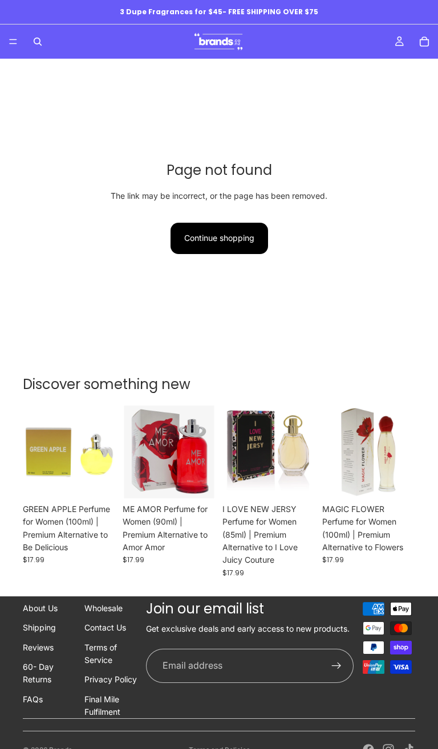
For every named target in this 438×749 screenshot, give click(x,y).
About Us (40, 608)
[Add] (98, 480)
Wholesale (103, 608)
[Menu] (13, 41)
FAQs (33, 699)
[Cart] (424, 41)
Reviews (38, 647)
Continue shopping (219, 238)
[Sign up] (336, 666)
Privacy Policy (110, 679)
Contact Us (105, 627)
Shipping (39, 627)
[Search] (37, 41)
